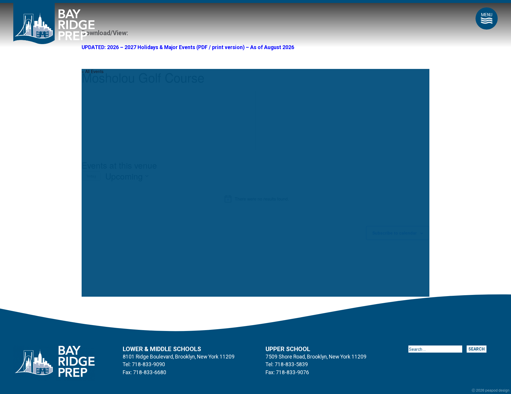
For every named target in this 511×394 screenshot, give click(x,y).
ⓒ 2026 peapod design (491, 390)
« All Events (93, 71)
